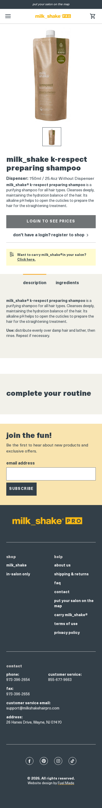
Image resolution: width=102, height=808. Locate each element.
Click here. (26, 259)
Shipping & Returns (71, 574)
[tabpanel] (51, 319)
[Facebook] (29, 761)
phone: (12, 675)
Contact (62, 592)
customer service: (65, 675)
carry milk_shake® (71, 615)
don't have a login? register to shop (49, 235)
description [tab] (34, 283)
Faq (57, 583)
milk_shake (16, 566)
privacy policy (67, 633)
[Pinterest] (44, 761)
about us (62, 566)
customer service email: (28, 703)
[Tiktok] (72, 761)
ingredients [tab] (67, 283)
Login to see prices (51, 222)
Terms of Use (66, 624)
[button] (92, 16)
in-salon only (18, 574)
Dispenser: (17, 179)
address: (14, 717)
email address (20, 463)
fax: (9, 689)
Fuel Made (66, 783)
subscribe (21, 489)
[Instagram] (58, 761)
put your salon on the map (74, 603)
